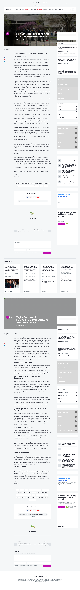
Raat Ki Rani (28, 362)
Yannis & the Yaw (32, 499)
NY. (41, 185)
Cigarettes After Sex (21, 492)
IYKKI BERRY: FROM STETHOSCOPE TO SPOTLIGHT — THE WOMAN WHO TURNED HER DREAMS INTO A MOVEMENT (66, 53)
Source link (16, 176)
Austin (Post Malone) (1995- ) (35, 489)
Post (34, 494)
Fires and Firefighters (38, 183)
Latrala (33, 492)
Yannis (46, 497)
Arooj (26, 489)
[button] (71, 9)
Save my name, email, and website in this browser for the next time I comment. (26, 253)
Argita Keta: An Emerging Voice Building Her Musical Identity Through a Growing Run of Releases (67, 72)
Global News (33, 218)
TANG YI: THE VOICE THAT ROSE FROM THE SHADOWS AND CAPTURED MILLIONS (67, 60)
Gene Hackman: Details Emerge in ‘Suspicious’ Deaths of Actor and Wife (11, 268)
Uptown (23, 467)
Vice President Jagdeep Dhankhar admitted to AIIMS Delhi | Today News (48, 268)
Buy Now (61, 223)
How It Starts (24, 453)
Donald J (17, 183)
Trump (46, 185)
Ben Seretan (45, 489)
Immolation (47, 183)
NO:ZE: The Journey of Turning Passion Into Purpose (67, 48)
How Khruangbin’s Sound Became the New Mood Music (67, 267)
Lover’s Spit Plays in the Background (28, 377)
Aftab (18, 489)
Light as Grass (28, 427)
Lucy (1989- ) (44, 492)
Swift (23, 497)
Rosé (46, 494)
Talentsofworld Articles (40, 3)
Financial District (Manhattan (26, 183)
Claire (29, 492)
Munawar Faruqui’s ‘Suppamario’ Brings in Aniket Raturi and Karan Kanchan (30, 268)
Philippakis (19, 494)
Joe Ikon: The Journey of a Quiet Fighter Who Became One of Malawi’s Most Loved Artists (67, 66)
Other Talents (10, 34)
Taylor (27, 497)
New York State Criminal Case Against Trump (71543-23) (28, 185)
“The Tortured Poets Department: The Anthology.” (32, 340)
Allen (22, 489)
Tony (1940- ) (40, 497)
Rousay (18, 497)
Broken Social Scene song (20, 387)
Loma (38, 492)
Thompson (33, 497)
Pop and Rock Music (26, 494)
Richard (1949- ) (40, 494)
